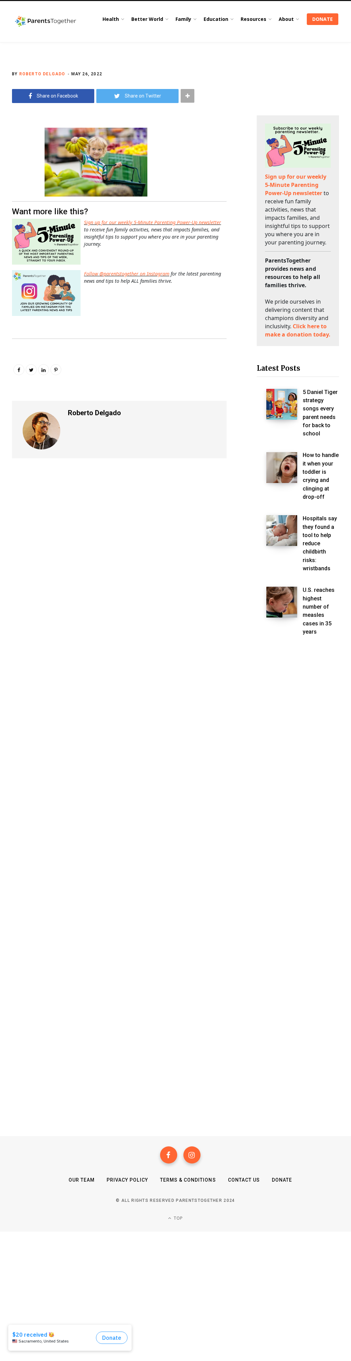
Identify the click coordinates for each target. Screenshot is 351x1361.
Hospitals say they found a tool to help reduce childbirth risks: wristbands (320, 543)
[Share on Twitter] (19, 170)
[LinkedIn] (43, 369)
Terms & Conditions (188, 1180)
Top (177, 1218)
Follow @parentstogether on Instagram (126, 273)
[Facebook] (168, 1154)
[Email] (19, 188)
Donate (282, 1180)
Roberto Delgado (42, 74)
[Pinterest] (55, 369)
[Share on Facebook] (19, 151)
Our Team (82, 1180)
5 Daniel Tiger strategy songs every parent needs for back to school (320, 413)
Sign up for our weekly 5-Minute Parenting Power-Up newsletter (152, 222)
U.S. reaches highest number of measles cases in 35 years (319, 611)
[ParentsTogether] (45, 21)
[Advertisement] (298, 759)
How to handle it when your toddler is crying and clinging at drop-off (321, 476)
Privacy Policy (127, 1180)
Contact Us (244, 1180)
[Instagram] (192, 1154)
